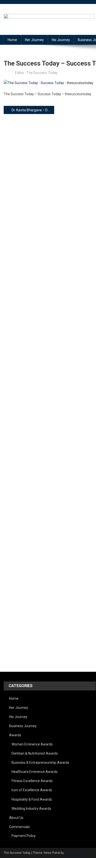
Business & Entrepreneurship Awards (40, 763)
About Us (16, 818)
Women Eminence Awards (32, 744)
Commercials (19, 827)
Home (12, 40)
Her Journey (34, 40)
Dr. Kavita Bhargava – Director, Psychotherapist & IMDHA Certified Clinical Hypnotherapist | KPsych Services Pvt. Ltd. (33, 110)
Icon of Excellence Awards (32, 790)
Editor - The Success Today (36, 73)
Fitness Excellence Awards (32, 781)
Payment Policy (24, 836)
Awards (15, 735)
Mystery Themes (75, 853)
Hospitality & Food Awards (32, 799)
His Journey (61, 40)
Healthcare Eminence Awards (35, 772)
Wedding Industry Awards (31, 809)
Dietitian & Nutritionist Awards (35, 753)
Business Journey (23, 726)
